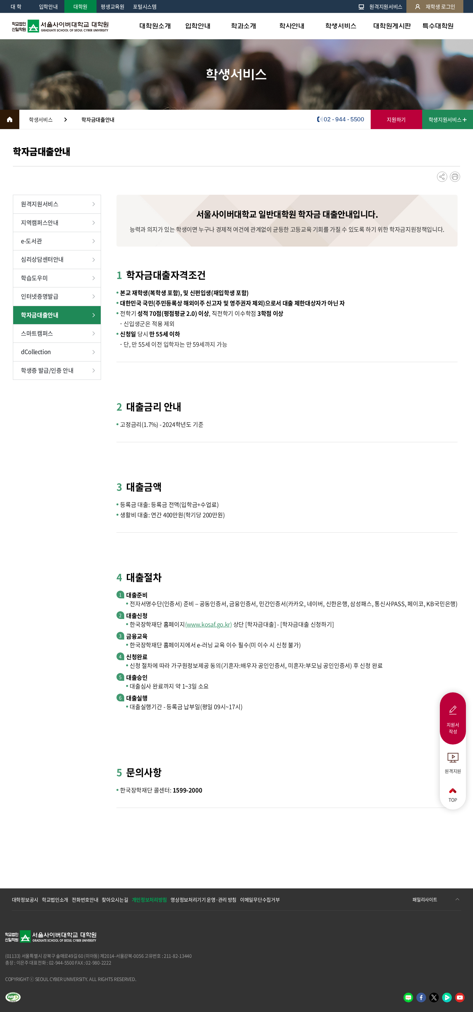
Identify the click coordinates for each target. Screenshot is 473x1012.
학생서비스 (341, 26)
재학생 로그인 (440, 6)
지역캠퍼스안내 (39, 222)
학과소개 (243, 26)
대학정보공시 (25, 899)
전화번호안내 (85, 899)
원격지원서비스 (386, 6)
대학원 (80, 6)
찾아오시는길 (115, 899)
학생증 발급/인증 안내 (47, 370)
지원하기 (396, 119)
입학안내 (48, 6)
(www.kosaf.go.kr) (208, 624)
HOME (9, 119)
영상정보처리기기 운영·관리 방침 (203, 899)
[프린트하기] (455, 177)
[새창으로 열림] (408, 997)
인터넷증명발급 (39, 296)
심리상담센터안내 (42, 259)
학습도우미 (34, 278)
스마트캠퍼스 (37, 333)
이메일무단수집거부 (260, 899)
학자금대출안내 (39, 315)
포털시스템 (144, 6)
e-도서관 (31, 241)
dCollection (36, 351)
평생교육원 (112, 6)
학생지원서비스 (446, 119)
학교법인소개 (55, 899)
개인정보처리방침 (149, 899)
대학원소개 (155, 26)
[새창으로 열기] (13, 997)
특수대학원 (438, 26)
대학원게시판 (392, 26)
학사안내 (291, 26)
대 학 (16, 6)
